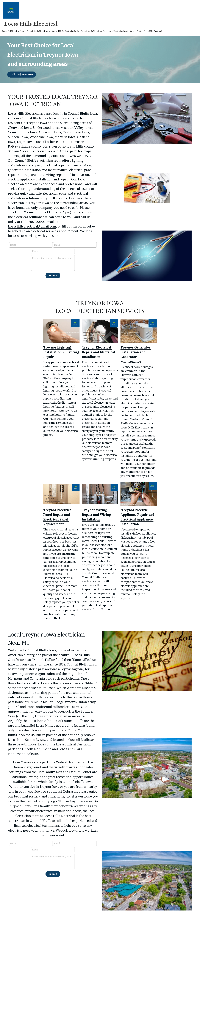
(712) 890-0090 (32, 222)
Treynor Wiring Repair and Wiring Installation (97, 514)
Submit (53, 275)
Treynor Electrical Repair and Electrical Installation (99, 352)
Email (57, 245)
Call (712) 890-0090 (22, 74)
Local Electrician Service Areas (44, 151)
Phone (35, 251)
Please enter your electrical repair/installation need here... (52, 258)
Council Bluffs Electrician (44, 212)
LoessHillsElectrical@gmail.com (32, 226)
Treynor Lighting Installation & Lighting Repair (61, 352)
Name (13, 245)
